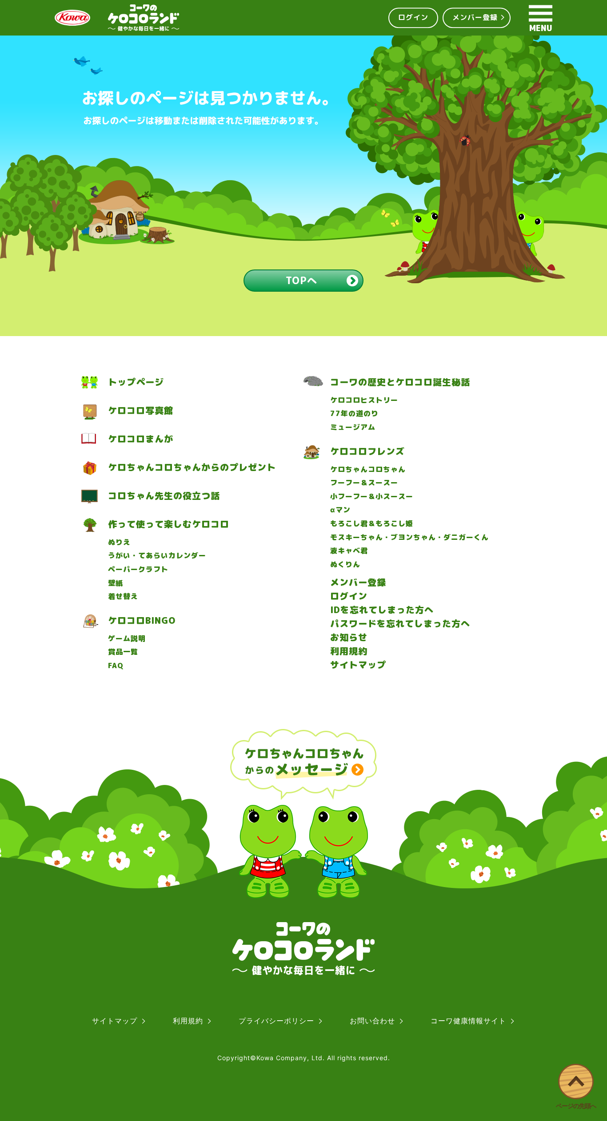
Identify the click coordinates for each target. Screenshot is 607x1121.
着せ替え (123, 596)
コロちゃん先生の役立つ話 (164, 496)
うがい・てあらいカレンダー (157, 555)
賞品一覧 (123, 652)
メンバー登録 (475, 17)
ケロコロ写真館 (140, 410)
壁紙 (115, 583)
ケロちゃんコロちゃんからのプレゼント (192, 467)
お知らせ (348, 637)
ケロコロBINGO (142, 620)
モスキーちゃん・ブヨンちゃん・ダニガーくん (409, 537)
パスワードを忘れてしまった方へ (400, 623)
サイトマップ (358, 664)
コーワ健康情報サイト (468, 1020)
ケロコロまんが (140, 439)
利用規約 (348, 651)
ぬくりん (345, 564)
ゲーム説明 (127, 638)
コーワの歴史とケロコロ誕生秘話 (400, 382)
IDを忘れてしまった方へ (382, 609)
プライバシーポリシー (276, 1020)
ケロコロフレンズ (367, 451)
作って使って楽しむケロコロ (168, 524)
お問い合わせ (372, 1020)
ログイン (413, 17)
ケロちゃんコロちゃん (368, 469)
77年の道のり (354, 413)
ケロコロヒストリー (364, 400)
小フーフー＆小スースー (371, 496)
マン (340, 510)
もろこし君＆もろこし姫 (371, 523)
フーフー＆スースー (364, 482)
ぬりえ (119, 542)
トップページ (136, 382)
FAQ (116, 665)
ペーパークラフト (138, 569)
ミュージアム (352, 427)
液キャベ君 (349, 550)
